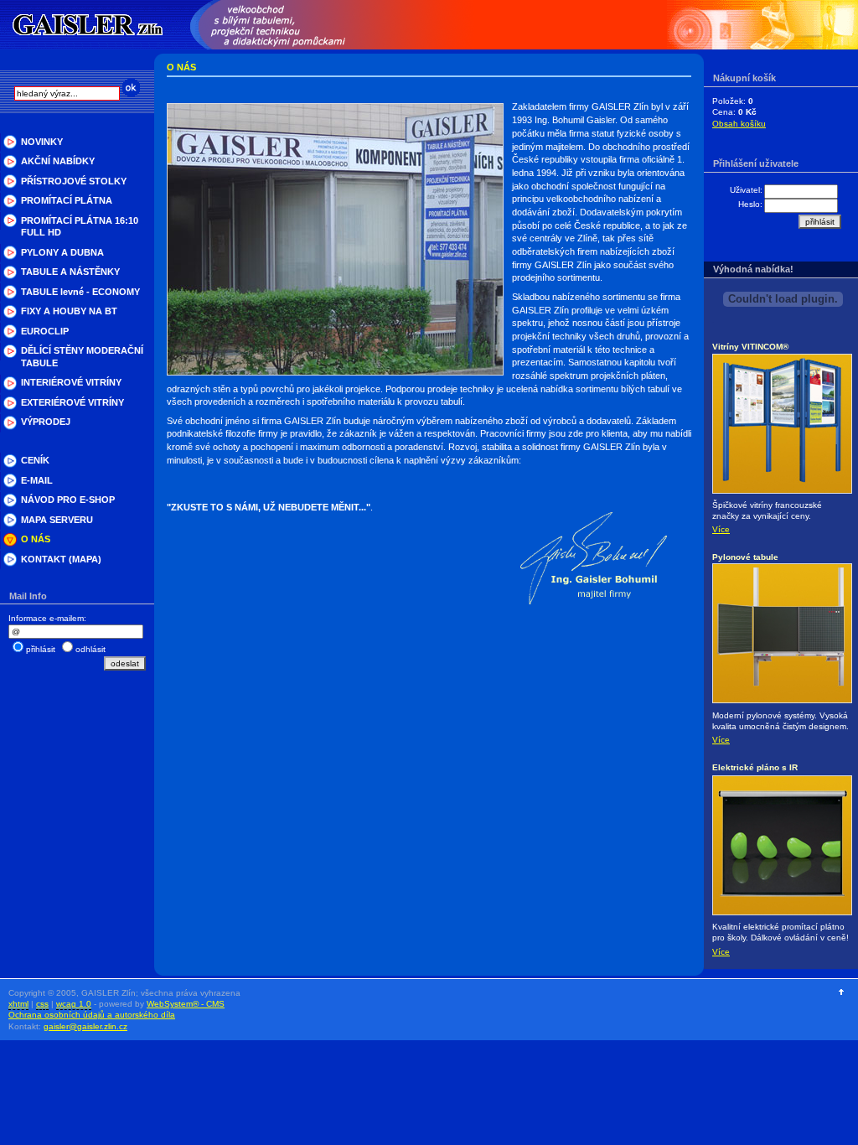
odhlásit (90, 649)
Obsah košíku (739, 123)
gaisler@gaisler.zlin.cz (85, 1026)
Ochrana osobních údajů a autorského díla (91, 1014)
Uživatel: (746, 189)
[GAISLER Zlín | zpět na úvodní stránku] (88, 25)
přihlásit (40, 649)
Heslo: (750, 204)
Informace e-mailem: (47, 618)
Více (721, 529)
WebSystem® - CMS (186, 1003)
